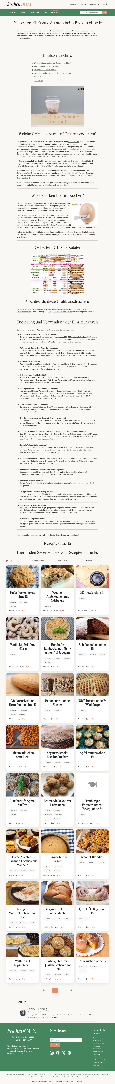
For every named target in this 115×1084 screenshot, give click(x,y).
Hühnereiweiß (73, 142)
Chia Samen (24, 420)
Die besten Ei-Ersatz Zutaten (45, 70)
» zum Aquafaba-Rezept (45, 439)
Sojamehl (28, 364)
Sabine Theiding (39, 81)
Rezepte (12, 12)
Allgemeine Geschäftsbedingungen (42, 1081)
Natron (73, 494)
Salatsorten (96, 1054)
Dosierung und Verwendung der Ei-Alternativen (52, 73)
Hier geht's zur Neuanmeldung (60, 312)
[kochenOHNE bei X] (63, 1053)
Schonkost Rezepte (98, 1043)
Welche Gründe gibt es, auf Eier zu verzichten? (52, 63)
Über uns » (20, 1053)
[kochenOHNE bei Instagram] (52, 1053)
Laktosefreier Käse (98, 1051)
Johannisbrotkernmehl (29, 472)
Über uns (83, 4)
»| (71, 990)
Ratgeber (54, 12)
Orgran (57, 377)
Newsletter (73, 4)
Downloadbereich (24, 312)
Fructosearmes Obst (99, 1060)
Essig (64, 494)
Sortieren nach (38, 561)
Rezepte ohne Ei (40, 76)
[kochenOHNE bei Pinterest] (69, 1053)
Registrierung (94, 4)
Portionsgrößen (97, 1057)
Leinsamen (34, 407)
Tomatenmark (75, 483)
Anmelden (55, 1045)
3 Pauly (74, 377)
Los (104, 12)
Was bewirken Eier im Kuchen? (46, 66)
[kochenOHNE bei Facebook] (57, 1053)
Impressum (79, 1081)
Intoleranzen (34, 12)
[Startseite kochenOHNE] (19, 4)
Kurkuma (23, 521)
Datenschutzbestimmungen (64, 1081)
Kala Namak (24, 508)
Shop (45, 12)
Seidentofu (27, 447)
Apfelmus (23, 350)
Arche (63, 377)
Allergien (22, 12)
